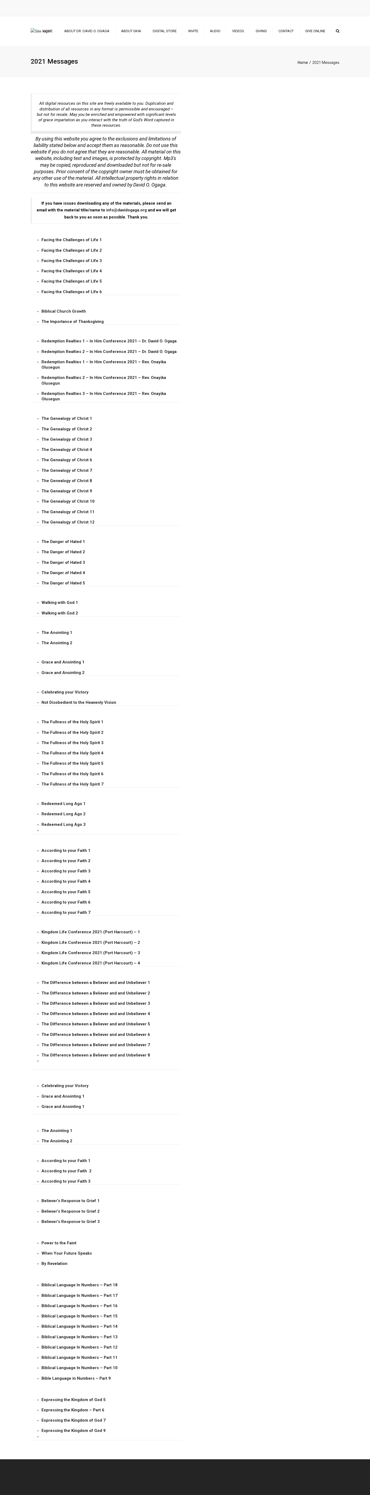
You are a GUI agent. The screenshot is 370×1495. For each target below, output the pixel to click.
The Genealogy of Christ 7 (66, 470)
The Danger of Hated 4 (63, 572)
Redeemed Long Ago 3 (63, 824)
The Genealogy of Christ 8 (66, 480)
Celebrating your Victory (65, 692)
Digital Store (165, 31)
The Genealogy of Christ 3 (66, 439)
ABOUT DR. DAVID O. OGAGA (86, 31)
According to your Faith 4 (65, 881)
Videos (238, 31)
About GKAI (131, 31)
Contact (286, 31)
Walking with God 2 (59, 613)
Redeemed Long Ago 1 (63, 803)
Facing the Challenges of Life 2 (71, 250)
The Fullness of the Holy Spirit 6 (72, 773)
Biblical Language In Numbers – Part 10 (79, 1367)
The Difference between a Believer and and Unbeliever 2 (95, 993)
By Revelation (55, 1263)
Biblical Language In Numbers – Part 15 (79, 1316)
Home (48, 31)
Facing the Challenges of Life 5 (71, 281)
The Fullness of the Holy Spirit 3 (72, 742)
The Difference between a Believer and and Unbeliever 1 (95, 982)
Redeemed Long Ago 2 (63, 814)
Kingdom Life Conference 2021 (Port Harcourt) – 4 (90, 963)
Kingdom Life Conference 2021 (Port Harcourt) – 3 (90, 952)
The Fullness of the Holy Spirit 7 (72, 784)
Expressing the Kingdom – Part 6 (72, 1410)
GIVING (261, 31)
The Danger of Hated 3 (63, 562)
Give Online (315, 31)
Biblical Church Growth (63, 311)
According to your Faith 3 (65, 871)
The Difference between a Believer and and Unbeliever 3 (95, 1003)
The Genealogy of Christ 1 (66, 418)
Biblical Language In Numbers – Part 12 (79, 1347)
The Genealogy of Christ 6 (66, 459)
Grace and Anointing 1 (63, 662)
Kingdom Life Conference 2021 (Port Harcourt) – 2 (90, 942)
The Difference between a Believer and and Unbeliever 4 (95, 1013)
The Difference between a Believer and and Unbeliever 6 (95, 1034)
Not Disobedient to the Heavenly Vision (78, 702)
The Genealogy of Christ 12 (68, 522)
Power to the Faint (58, 1243)
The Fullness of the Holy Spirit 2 (72, 732)
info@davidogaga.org (126, 210)
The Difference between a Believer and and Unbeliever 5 (95, 1024)
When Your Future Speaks (66, 1253)
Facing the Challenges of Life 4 (71, 271)
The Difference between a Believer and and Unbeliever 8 (95, 1055)
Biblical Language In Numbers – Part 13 (79, 1336)
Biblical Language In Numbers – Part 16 (79, 1305)
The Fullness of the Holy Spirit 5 (72, 763)
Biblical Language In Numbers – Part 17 (79, 1295)
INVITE (193, 31)
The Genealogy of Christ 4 (66, 449)
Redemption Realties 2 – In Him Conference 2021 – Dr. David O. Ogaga (109, 351)
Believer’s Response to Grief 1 (70, 1200)
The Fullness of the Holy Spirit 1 (72, 721)
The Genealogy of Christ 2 (66, 429)
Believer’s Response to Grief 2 (70, 1211)
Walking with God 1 (59, 602)
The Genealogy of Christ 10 (68, 501)
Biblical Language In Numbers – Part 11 (79, 1357)
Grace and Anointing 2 (63, 672)
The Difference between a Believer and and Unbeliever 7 (95, 1044)
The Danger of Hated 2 (63, 551)
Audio (215, 31)
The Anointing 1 (56, 632)
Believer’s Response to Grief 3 (70, 1221)
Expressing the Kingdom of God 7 (73, 1420)
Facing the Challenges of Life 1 (71, 239)
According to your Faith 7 (65, 912)
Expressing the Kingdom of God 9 (73, 1430)
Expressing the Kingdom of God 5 (73, 1399)
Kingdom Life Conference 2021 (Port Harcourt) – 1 (90, 932)
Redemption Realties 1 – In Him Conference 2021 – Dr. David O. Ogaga (109, 341)
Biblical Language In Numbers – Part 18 (79, 1285)
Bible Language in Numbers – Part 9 (76, 1378)
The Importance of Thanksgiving (72, 321)
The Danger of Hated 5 (63, 583)
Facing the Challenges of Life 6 (71, 291)
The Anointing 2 (56, 642)
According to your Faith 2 (65, 860)
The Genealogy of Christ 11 (68, 511)
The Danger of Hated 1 (63, 541)
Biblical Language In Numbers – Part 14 (79, 1326)
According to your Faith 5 (65, 891)
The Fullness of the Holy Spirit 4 (72, 753)
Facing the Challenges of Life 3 (71, 260)
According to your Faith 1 (65, 850)
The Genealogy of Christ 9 (66, 491)
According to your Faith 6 (65, 902)
